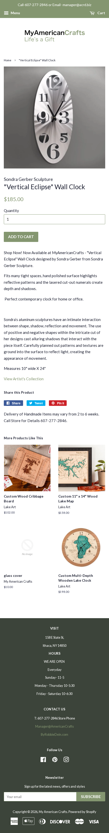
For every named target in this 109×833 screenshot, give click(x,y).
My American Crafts (53, 812)
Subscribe (91, 796)
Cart (101, 13)
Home (7, 60)
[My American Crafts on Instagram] (66, 761)
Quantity (11, 210)
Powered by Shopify (82, 812)
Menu (15, 13)
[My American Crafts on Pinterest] (55, 761)
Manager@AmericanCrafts (54, 726)
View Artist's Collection (24, 378)
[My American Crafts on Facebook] (43, 761)
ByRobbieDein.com (54, 734)
